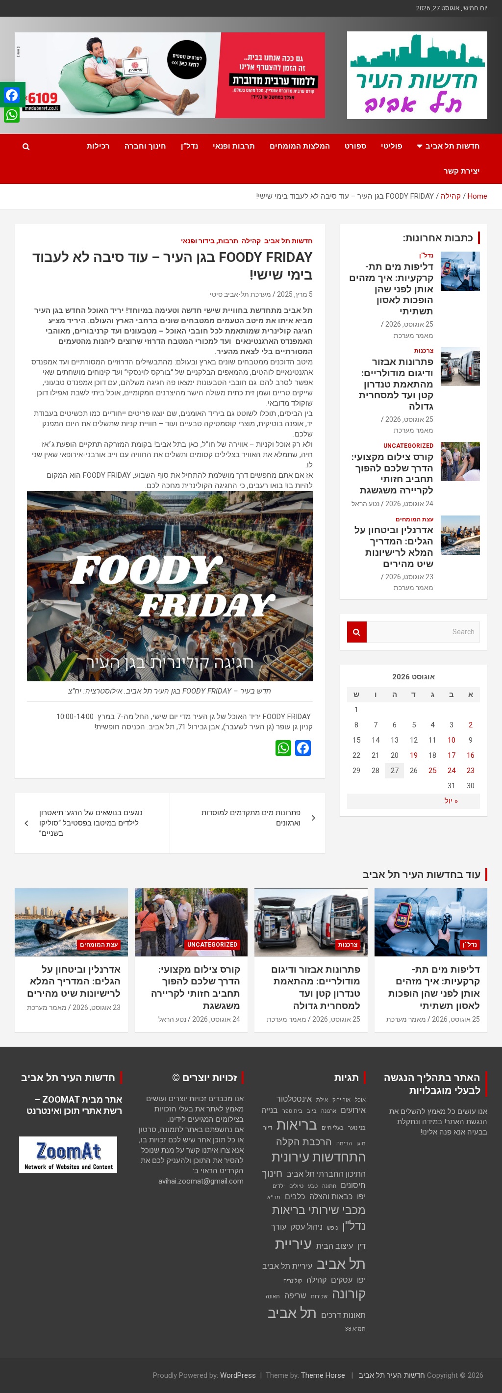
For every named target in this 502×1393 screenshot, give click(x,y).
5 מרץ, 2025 (295, 294)
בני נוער (357, 1128)
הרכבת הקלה (304, 1142)
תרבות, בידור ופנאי (209, 241)
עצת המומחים (414, 519)
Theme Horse (323, 1375)
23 (471, 770)
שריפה (295, 1295)
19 (414, 755)
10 (451, 740)
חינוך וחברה (145, 146)
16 (471, 755)
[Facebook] (12, 95)
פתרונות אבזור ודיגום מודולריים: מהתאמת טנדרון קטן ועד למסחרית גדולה (396, 384)
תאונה (273, 1296)
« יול (451, 801)
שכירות (319, 1296)
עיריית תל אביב (320, 1254)
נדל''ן (426, 255)
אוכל (360, 1100)
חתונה (329, 1186)
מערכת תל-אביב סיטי (240, 294)
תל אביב (292, 1313)
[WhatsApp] (12, 115)
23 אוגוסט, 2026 (409, 577)
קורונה (349, 1294)
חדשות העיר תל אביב (392, 1375)
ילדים (279, 1186)
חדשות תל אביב (453, 146)
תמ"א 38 (355, 1329)
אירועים (353, 1110)
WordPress (238, 1375)
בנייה (269, 1110)
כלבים (295, 1196)
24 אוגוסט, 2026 (409, 504)
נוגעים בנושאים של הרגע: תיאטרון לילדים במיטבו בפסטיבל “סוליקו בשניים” (91, 823)
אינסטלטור (294, 1099)
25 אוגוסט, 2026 (409, 324)
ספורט (355, 146)
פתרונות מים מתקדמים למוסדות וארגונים (251, 817)
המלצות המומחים (300, 146)
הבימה (344, 1143)
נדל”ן (189, 146)
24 (451, 770)
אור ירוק (341, 1100)
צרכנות (423, 350)
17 (451, 755)
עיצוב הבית (334, 1246)
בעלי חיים (333, 1128)
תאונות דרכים (343, 1315)
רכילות (98, 146)
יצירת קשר (462, 171)
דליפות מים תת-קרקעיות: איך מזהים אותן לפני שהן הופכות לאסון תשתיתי (391, 289)
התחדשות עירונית (319, 1157)
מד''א (273, 1197)
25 (432, 770)
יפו (361, 1196)
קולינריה (292, 1281)
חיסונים (353, 1185)
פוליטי (391, 146)
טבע (313, 1186)
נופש (332, 1228)
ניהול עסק (307, 1227)
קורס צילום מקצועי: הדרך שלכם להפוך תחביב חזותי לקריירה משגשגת (392, 473)
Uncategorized (408, 445)
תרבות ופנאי (234, 146)
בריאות (296, 1125)
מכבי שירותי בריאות (319, 1210)
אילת (322, 1100)
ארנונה (328, 1111)
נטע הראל (365, 504)
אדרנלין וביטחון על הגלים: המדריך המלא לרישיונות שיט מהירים (393, 546)
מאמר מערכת (413, 335)
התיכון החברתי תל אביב (326, 1174)
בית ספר (292, 1111)
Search (357, 632)
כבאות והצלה (330, 1196)
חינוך (272, 1173)
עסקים (341, 1280)
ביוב (312, 1111)
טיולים (296, 1186)
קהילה (251, 241)
